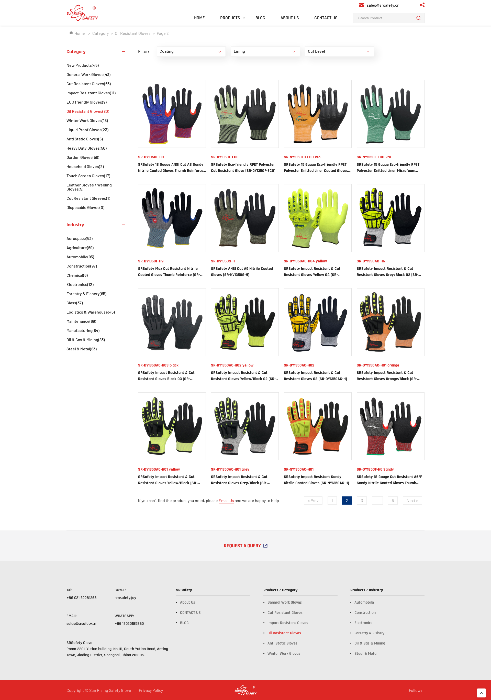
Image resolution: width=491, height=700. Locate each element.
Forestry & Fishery (86, 293)
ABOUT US (290, 18)
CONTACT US (326, 18)
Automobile (80, 256)
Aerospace (79, 238)
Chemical (77, 275)
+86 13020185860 (129, 623)
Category (100, 33)
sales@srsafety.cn (81, 623)
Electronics (80, 284)
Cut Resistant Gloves (88, 83)
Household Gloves (85, 166)
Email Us (226, 500)
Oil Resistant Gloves (133, 33)
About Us (187, 602)
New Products (82, 65)
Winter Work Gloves (87, 120)
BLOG (260, 18)
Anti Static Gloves (84, 138)
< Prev (313, 500)
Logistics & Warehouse (90, 311)
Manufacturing (82, 330)
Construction (81, 265)
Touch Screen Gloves (88, 175)
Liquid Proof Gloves (87, 129)
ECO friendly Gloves (86, 101)
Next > (412, 500)
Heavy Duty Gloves (86, 148)
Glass (74, 302)
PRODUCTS (230, 18)
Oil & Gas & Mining (85, 339)
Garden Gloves (82, 157)
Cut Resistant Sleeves (88, 198)
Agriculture (80, 247)
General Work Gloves (88, 74)
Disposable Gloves (85, 207)
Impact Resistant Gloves (91, 92)
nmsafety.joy (125, 598)
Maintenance (81, 321)
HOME (199, 18)
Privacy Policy (151, 690)
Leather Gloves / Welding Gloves (89, 186)
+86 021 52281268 (81, 598)
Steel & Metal (81, 348)
